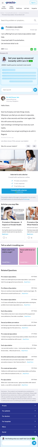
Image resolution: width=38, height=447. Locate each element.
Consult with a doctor (11, 13)
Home (2, 13)
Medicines (19, 8)
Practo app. (26, 199)
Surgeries (34, 8)
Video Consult (11, 7)
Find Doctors (3, 7)
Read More (27, 282)
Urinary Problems (24, 13)
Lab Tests (26, 8)
